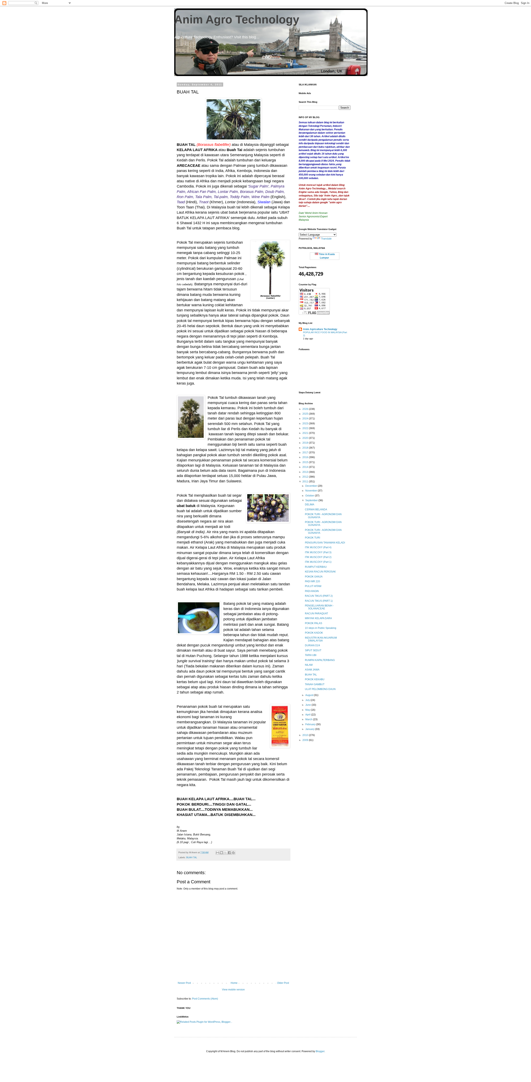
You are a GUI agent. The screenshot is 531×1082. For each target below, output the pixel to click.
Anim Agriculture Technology (320, 329)
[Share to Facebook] (229, 853)
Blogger (320, 1051)
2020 (305, 438)
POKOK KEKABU (314, 679)
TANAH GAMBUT (314, 684)
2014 (305, 467)
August (309, 695)
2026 (305, 409)
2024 (305, 418)
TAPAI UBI (310, 655)
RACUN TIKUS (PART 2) (319, 595)
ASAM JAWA (312, 669)
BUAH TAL (191, 857)
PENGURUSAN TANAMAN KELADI (325, 542)
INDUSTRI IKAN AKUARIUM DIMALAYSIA (321, 639)
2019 (305, 442)
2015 (305, 462)
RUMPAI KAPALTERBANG (320, 660)
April (308, 714)
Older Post (283, 983)
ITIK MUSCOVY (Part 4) (318, 547)
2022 (305, 428)
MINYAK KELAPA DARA (318, 618)
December (311, 485)
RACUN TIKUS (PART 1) (319, 600)
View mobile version (233, 989)
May (308, 709)
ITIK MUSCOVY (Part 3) (318, 552)
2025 (305, 413)
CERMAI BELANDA (316, 509)
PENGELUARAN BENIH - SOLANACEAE (319, 607)
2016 (305, 457)
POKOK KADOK (314, 632)
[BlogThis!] (221, 853)
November (311, 490)
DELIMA (309, 504)
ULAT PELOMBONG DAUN (320, 689)
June (308, 704)
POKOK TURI (312, 537)
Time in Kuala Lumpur (326, 256)
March (309, 719)
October (310, 495)
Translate (326, 238)
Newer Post (184, 983)
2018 (305, 447)
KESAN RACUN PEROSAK (320, 571)
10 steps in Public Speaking (320, 628)
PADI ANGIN (312, 591)
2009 (305, 740)
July (308, 700)
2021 (305, 433)
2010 (305, 735)
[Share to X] (225, 853)
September (311, 500)
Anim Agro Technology (236, 19)
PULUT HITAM (313, 586)
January (310, 729)
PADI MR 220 (312, 581)
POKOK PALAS (313, 623)
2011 (305, 481)
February (310, 724)
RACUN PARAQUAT (316, 613)
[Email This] (218, 853)
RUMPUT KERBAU (316, 566)
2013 (305, 472)
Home (234, 983)
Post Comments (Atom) (205, 998)
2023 (305, 423)
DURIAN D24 (312, 645)
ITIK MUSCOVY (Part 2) (318, 557)
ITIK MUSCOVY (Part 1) (318, 561)
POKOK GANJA (314, 576)
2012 (305, 476)
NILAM (309, 664)
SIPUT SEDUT (313, 650)
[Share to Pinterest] (233, 853)
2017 (305, 452)
